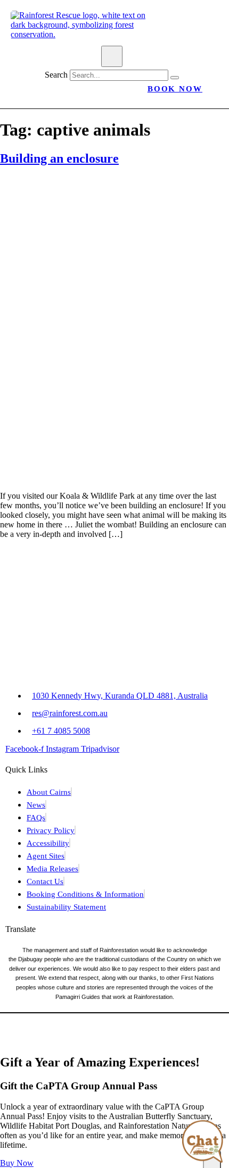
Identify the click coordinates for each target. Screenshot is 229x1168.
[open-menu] (62, 40)
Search (56, 74)
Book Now (175, 89)
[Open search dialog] (111, 56)
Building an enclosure (59, 158)
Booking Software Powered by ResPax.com (114, 1039)
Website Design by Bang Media (153, 1026)
